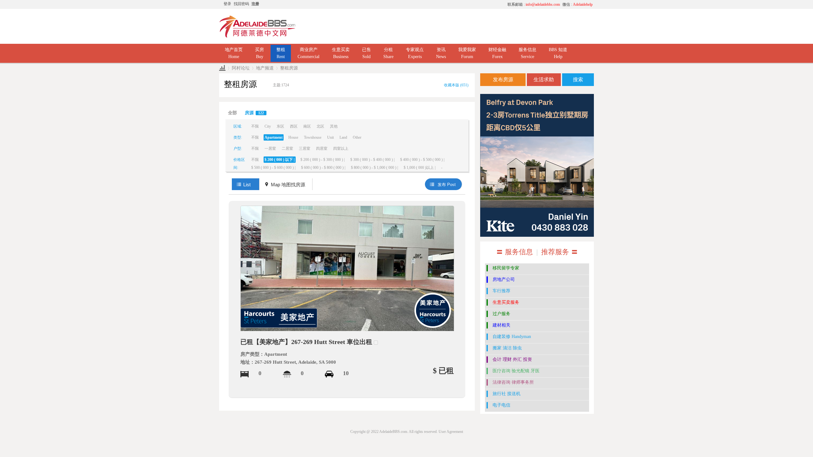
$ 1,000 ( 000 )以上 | (419, 167)
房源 (254, 112)
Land (343, 137)
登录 (227, 4)
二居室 (287, 148)
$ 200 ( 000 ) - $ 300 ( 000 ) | (322, 159)
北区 (320, 126)
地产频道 (265, 68)
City (268, 126)
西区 (294, 126)
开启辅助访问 (443, 4)
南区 (307, 126)
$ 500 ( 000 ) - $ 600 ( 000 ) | (273, 167)
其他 (334, 126)
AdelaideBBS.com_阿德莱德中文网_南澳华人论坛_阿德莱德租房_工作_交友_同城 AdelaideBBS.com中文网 (222, 68)
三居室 (304, 148)
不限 (255, 126)
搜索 (578, 79)
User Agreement (451, 431)
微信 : (577, 4)
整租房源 (289, 68)
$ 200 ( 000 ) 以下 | (280, 159)
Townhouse (312, 137)
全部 (232, 112)
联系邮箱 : (533, 4)
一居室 (270, 148)
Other (357, 137)
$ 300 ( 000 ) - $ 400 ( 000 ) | (372, 159)
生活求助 (544, 79)
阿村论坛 (241, 68)
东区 (280, 126)
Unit (330, 137)
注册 (255, 4)
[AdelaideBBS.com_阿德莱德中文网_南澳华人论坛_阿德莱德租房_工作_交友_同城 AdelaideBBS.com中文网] (257, 26)
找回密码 (241, 4)
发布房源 (503, 79)
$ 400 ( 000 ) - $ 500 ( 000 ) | (422, 159)
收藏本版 (456, 85)
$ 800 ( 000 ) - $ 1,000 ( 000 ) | (374, 167)
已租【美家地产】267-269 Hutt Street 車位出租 (306, 341)
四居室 (321, 148)
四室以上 (340, 148)
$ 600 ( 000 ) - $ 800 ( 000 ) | (323, 167)
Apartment (274, 137)
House (293, 137)
